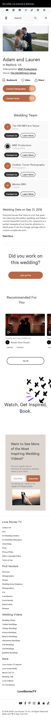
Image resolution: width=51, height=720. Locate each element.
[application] (25, 38)
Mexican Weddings (9, 636)
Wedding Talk (7, 676)
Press (4, 548)
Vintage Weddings (9, 628)
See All (25, 361)
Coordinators (7, 596)
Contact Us (11, 135)
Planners (5, 608)
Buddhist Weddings (10, 652)
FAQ (4, 531)
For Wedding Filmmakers (12, 539)
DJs (3, 592)
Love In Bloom (7, 680)
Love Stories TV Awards (11, 664)
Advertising (6, 543)
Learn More (28, 135)
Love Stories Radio (9, 668)
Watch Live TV (8, 672)
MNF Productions (27, 68)
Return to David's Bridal (18, 3)
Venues (5, 580)
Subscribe (33, 478)
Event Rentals (7, 600)
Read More (8, 235)
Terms (14, 486)
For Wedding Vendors (10, 535)
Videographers (8, 576)
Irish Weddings (8, 644)
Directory (6, 572)
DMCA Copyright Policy (11, 556)
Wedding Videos (8, 620)
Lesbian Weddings (9, 624)
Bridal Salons (7, 604)
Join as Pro (25, 275)
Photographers (8, 588)
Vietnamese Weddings (11, 640)
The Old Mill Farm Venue (23, 72)
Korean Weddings (9, 632)
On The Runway (8, 684)
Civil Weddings (8, 648)
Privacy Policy (26, 486)
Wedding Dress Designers (12, 584)
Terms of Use (7, 560)
